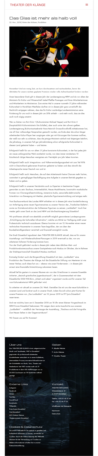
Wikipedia (12, 406)
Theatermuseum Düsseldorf (18, 418)
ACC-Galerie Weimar (16, 415)
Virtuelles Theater (60, 356)
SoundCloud (13, 400)
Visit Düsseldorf (14, 412)
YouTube (12, 397)
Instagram (12, 388)
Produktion (42, 22)
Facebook (12, 391)
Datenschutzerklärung (16, 445)
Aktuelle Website (59, 348)
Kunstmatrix (13, 403)
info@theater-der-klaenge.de (61, 406)
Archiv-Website (59, 352)
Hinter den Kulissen (29, 22)
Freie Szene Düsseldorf (17, 409)
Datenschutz (56, 414)
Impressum (56, 411)
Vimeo (11, 394)
